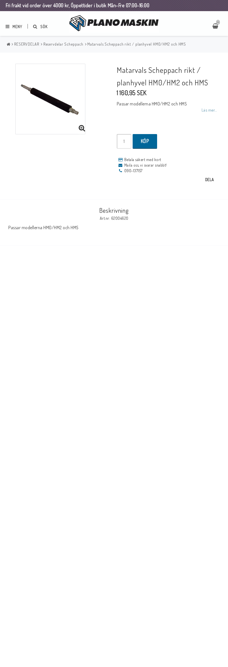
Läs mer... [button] (209, 109)
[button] (82, 128)
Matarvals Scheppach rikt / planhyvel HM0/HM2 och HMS (136, 44)
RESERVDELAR (26, 44)
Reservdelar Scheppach (63, 44)
